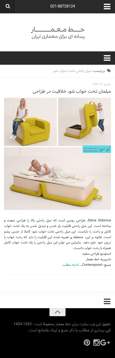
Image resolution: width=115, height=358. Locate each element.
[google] (106, 342)
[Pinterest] (87, 342)
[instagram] (96, 342)
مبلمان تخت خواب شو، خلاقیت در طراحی (72, 91)
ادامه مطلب (71, 265)
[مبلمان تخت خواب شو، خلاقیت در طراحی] (57, 154)
